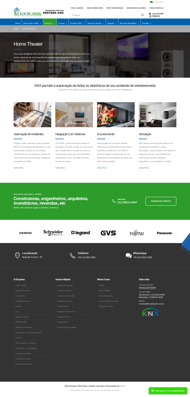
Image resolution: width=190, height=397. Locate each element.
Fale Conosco (63, 306)
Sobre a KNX (21, 285)
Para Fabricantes (95, 8)
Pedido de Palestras (24, 364)
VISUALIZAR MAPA (147, 288)
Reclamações (62, 322)
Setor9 (122, 386)
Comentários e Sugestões (26, 348)
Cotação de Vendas (23, 354)
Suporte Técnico (22, 317)
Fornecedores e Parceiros (26, 343)
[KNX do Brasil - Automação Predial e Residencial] (27, 11)
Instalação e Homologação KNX (28, 333)
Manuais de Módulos (24, 327)
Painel (101, 285)
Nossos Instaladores (136, 8)
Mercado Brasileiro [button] (128, 23)
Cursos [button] (61, 23)
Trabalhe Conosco (23, 301)
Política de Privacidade (66, 327)
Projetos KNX (21, 322)
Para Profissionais (114, 8)
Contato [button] (145, 23)
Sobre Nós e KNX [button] (31, 23)
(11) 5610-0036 (158, 295)
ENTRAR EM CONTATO (161, 201)
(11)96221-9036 (156, 297)
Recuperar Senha (106, 306)
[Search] (142, 15)
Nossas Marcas (156, 8)
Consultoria (20, 296)
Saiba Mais (18, 168)
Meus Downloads (106, 296)
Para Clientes (77, 8)
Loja (17, 312)
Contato (19, 306)
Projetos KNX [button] (76, 23)
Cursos (18, 338)
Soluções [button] (48, 23)
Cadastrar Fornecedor (66, 296)
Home (17, 23)
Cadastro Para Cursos (66, 312)
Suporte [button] (110, 23)
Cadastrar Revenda (65, 285)
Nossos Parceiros (23, 291)
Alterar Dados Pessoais (108, 301)
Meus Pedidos (105, 291)
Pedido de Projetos (23, 359)
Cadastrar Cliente (64, 291)
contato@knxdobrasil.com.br (151, 304)
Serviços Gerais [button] (94, 23)
